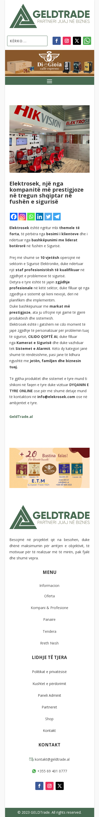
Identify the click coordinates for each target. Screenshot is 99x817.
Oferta (49, 596)
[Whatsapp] (31, 216)
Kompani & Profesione (49, 607)
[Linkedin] (39, 216)
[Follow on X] (77, 41)
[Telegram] (57, 216)
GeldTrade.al (21, 416)
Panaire (49, 619)
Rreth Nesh (49, 643)
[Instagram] (22, 216)
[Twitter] (48, 216)
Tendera (49, 631)
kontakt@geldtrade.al (52, 759)
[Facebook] (14, 216)
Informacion (49, 585)
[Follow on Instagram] (67, 41)
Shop (49, 718)
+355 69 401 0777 (51, 771)
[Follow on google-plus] (87, 41)
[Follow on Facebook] (57, 41)
